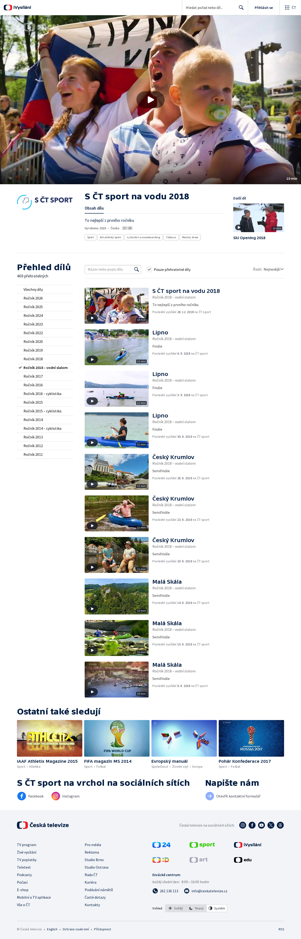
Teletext (24, 867)
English (52, 929)
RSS (281, 929)
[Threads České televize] (280, 825)
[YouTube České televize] (261, 825)
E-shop (22, 889)
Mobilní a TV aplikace (34, 897)
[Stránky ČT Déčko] (160, 861)
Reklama (92, 852)
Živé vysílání (26, 852)
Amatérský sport (110, 237)
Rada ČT (91, 874)
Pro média (93, 844)
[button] (150, 99)
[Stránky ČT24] (161, 846)
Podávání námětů (99, 889)
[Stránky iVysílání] (247, 846)
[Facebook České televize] (252, 825)
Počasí (22, 882)
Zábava (171, 237)
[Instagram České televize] (242, 825)
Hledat (241, 7)
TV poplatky (26, 859)
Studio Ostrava (96, 867)
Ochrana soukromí (76, 929)
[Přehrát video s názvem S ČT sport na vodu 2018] (150, 99)
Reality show (190, 237)
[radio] (45, 289)
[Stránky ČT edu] (242, 861)
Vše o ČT (23, 904)
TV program (26, 844)
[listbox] (196, 908)
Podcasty (24, 874)
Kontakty (92, 904)
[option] (176, 908)
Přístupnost (102, 929)
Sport (90, 237)
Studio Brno (94, 859)
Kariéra (90, 882)
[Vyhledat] (136, 269)
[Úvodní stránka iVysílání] (22, 7)
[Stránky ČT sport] (202, 846)
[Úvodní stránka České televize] (43, 825)
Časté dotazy (95, 897)
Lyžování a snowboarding (143, 237)
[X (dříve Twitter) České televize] (271, 825)
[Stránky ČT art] (199, 861)
